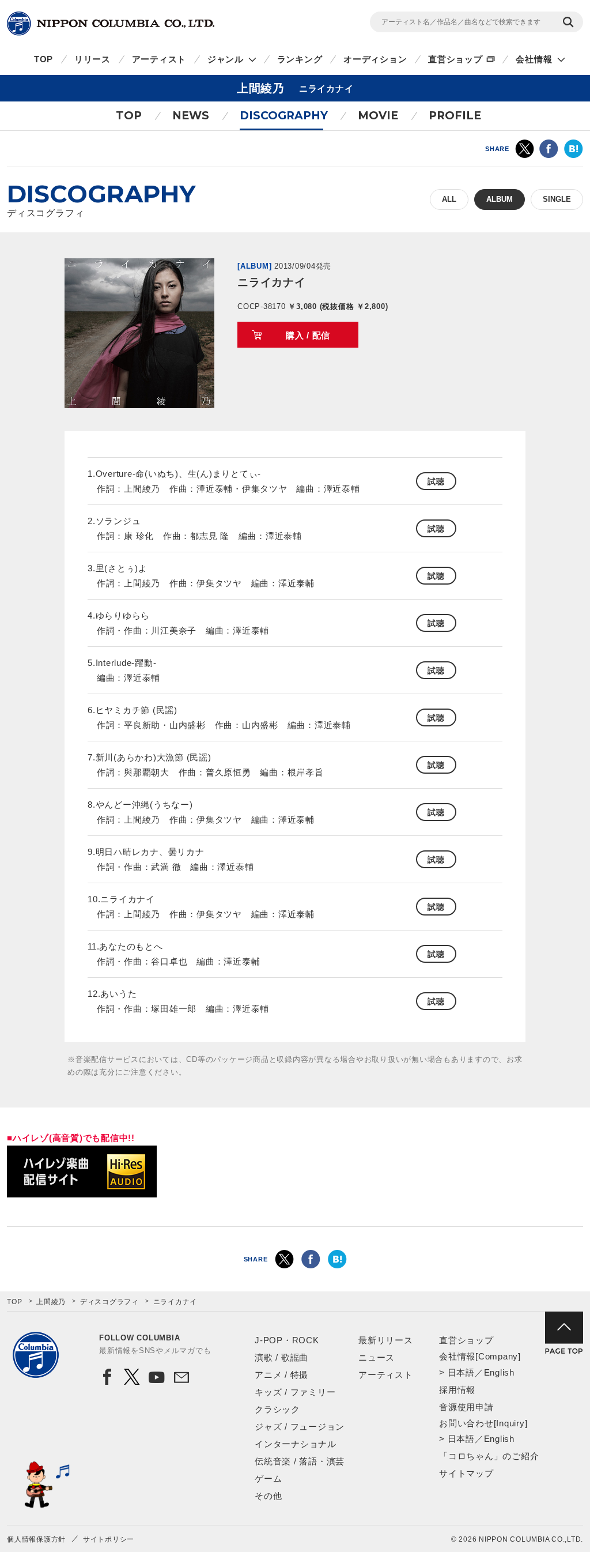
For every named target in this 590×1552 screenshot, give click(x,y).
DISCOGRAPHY (284, 115)
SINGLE (557, 199)
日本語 (461, 1372)
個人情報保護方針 (36, 1539)
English (499, 1372)
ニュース (376, 1357)
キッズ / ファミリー (295, 1392)
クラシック (277, 1409)
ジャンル (225, 59)
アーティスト (159, 59)
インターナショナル (295, 1444)
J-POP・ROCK (287, 1340)
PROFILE (455, 115)
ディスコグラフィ (109, 1302)
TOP (43, 59)
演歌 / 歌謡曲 (281, 1357)
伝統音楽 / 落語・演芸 (300, 1461)
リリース (92, 59)
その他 (268, 1496)
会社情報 (534, 59)
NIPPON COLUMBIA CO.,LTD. (110, 24)
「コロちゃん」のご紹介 (489, 1456)
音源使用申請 (466, 1407)
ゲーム (268, 1478)
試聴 (436, 481)
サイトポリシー (108, 1539)
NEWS (190, 115)
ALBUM (499, 199)
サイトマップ (466, 1473)
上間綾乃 (51, 1302)
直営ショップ (455, 59)
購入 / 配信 (308, 335)
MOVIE (378, 115)
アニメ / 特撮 (281, 1375)
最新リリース (385, 1340)
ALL (449, 199)
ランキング (300, 59)
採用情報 (457, 1390)
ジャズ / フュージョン (300, 1427)
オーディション (375, 59)
